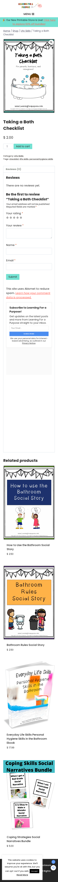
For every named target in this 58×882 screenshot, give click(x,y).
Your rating (14, 213)
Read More (22, 874)
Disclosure (45, 865)
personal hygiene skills (41, 159)
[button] (51, 42)
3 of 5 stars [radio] (14, 217)
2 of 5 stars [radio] (10, 217)
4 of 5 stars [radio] (17, 217)
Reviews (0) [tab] (13, 169)
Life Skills (18, 156)
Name (11, 245)
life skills (24, 159)
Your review (15, 225)
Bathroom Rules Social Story (26, 645)
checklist (14, 159)
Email (11, 260)
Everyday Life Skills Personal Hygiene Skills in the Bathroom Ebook (27, 739)
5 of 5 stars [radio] (21, 217)
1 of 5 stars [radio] (7, 217)
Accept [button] (34, 871)
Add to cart (23, 146)
